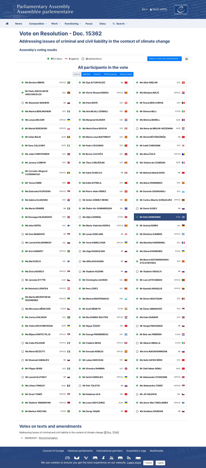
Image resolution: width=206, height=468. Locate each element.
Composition (36, 23)
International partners (110, 450)
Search (120, 23)
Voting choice (126, 74)
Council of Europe (53, 450)
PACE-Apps (159, 9)
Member (86, 74)
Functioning (71, 23)
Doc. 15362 (113, 432)
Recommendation (48, 438)
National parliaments (80, 450)
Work (54, 23)
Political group (110, 74)
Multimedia (156, 450)
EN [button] (144, 9)
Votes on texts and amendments (164, 58)
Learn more (134, 462)
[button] (186, 59)
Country (97, 74)
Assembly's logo (136, 450)
